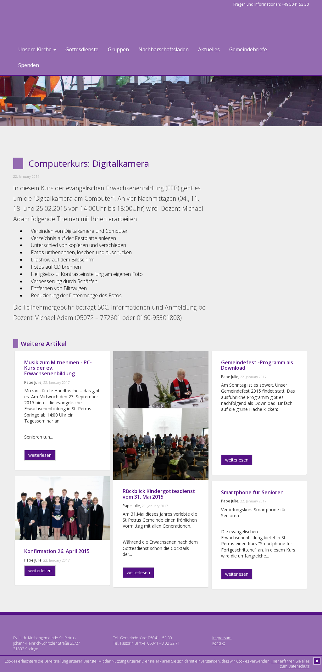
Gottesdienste (81, 49)
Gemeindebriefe (248, 49)
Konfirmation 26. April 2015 (57, 551)
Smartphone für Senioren (252, 492)
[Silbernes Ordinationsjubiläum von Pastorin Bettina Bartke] (160, 387)
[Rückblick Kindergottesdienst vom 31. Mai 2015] (160, 444)
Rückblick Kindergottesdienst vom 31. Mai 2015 (159, 494)
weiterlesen (40, 455)
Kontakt (218, 643)
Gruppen (118, 49)
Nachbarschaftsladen (163, 49)
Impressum (221, 638)
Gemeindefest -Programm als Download (257, 365)
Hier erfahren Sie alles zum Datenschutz (290, 663)
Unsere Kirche (35, 49)
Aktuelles (209, 49)
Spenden (28, 65)
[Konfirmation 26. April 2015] (62, 508)
